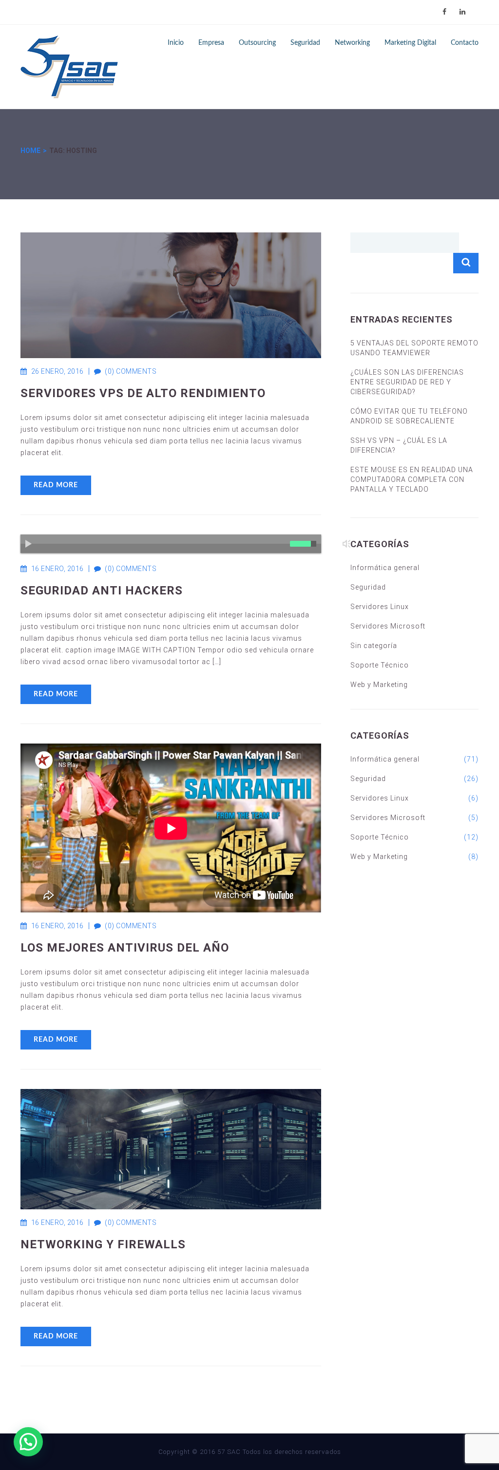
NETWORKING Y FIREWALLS (103, 1244)
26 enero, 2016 (57, 371)
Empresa (211, 42)
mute (350, 547)
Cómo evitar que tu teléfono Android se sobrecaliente (409, 416)
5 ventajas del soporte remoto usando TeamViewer (414, 348)
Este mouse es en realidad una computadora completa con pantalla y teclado (411, 479)
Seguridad (305, 42)
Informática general (385, 568)
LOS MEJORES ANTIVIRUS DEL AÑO (124, 948)
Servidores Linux (379, 607)
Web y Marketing (379, 684)
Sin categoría (373, 645)
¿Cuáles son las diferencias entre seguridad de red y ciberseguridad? (407, 382)
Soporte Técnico (379, 665)
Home (30, 150)
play (31, 546)
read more (56, 485)
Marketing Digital (410, 42)
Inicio (176, 42)
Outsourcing (257, 42)
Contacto (465, 42)
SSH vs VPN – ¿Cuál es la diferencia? (398, 445)
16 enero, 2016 (57, 568)
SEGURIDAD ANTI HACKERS (101, 590)
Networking (352, 42)
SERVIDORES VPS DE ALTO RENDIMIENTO (143, 393)
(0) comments (125, 371)
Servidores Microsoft (387, 626)
